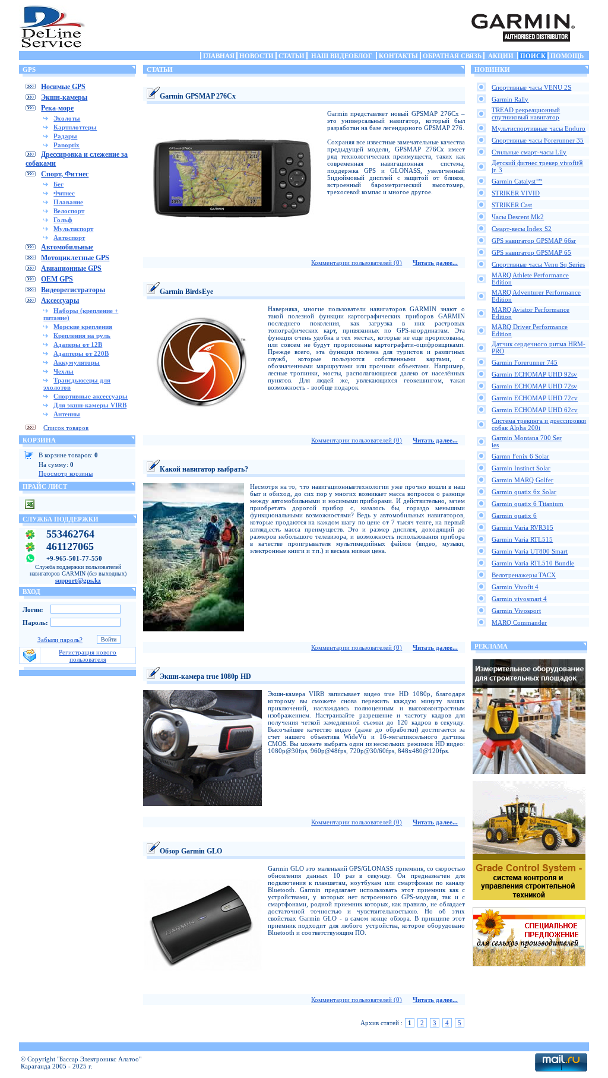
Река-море (57, 108)
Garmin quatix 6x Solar (524, 491)
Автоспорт (69, 237)
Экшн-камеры (64, 97)
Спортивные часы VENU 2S (531, 87)
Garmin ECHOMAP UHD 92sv (534, 374)
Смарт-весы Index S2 (522, 228)
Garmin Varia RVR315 (522, 527)
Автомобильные (67, 247)
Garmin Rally (510, 99)
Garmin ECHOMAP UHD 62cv (535, 409)
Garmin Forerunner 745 (525, 362)
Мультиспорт (73, 228)
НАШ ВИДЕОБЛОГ (341, 55)
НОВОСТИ (256, 55)
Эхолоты (66, 118)
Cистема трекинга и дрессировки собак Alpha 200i (539, 424)
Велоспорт (68, 210)
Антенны (66, 414)
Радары (65, 136)
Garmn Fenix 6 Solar (520, 456)
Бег (58, 184)
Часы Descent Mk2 (518, 216)
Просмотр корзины (66, 473)
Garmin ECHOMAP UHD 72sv (534, 386)
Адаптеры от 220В (81, 353)
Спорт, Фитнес (64, 174)
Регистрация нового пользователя (87, 656)
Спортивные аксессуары (90, 396)
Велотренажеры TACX (524, 574)
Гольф (62, 219)
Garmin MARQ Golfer (522, 479)
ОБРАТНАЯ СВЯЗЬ (452, 55)
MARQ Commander (519, 622)
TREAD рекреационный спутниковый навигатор (526, 113)
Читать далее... (435, 262)
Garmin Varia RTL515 (522, 539)
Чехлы (63, 371)
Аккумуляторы (76, 362)
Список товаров (65, 427)
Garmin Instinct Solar (521, 468)
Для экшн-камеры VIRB (89, 405)
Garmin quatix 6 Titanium (527, 503)
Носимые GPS (63, 87)
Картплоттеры (75, 127)
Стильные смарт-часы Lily (529, 152)
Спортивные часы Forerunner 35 (538, 140)
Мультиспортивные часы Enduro (538, 128)
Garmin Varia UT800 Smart (530, 551)
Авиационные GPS (71, 268)
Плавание (68, 202)
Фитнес (64, 193)
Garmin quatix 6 (514, 515)
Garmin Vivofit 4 (515, 586)
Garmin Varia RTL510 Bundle (533, 563)
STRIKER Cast (512, 204)
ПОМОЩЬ (567, 55)
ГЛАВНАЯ (219, 55)
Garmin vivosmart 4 (519, 598)
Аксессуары (60, 300)
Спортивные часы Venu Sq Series (538, 264)
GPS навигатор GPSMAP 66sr (534, 240)
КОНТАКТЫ (398, 55)
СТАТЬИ (291, 55)
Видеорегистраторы (73, 290)
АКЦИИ (501, 55)
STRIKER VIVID (516, 193)
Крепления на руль (81, 335)
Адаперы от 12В (77, 344)
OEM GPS (57, 279)
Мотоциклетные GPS (75, 258)
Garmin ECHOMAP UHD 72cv (535, 398)
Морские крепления (82, 326)
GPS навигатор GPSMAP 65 (531, 252)
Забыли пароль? (60, 639)
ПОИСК (533, 55)
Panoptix (66, 144)
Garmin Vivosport (516, 610)
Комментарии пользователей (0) (356, 262)
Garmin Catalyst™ (517, 181)
